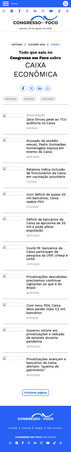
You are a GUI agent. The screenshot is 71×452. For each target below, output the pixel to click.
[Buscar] (65, 3)
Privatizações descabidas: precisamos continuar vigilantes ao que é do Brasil (47, 282)
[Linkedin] (35, 11)
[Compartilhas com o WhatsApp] (48, 88)
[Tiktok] (59, 11)
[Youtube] (51, 11)
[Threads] (67, 11)
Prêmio (55, 44)
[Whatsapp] (4, 11)
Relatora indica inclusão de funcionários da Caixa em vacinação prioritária (46, 173)
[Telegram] (11, 11)
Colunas (26, 428)
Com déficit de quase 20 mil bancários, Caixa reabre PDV (46, 198)
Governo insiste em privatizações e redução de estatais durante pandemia (45, 335)
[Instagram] (43, 11)
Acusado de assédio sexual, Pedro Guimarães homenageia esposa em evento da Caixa (46, 146)
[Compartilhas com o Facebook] (23, 88)
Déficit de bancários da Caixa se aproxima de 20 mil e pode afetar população (46, 224)
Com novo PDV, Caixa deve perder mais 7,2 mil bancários (45, 309)
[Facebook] (19, 11)
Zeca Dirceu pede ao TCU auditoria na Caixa (46, 121)
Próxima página (35, 392)
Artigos (39, 428)
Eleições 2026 (36, 44)
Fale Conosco (54, 428)
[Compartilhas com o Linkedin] (39, 88)
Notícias (17, 44)
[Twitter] (27, 11)
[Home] (35, 20)
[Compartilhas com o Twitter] (31, 88)
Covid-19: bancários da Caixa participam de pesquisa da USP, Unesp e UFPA (47, 253)
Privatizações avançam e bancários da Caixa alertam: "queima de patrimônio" (46, 364)
